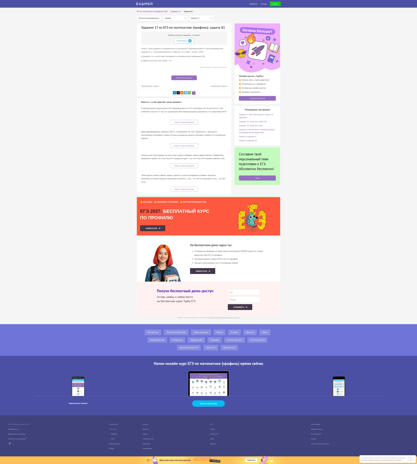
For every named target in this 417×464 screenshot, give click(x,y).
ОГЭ (211, 424)
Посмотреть (182, 40)
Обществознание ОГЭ (189, 347)
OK (411, 459)
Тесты (212, 439)
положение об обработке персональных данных (224, 317)
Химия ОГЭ (210, 347)
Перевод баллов (317, 429)
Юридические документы (16, 434)
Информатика (196, 340)
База (112, 439)
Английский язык (157, 340)
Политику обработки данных (371, 460)
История (234, 332)
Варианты (213, 444)
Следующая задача (219, 86)
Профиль (114, 434)
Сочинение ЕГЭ (316, 434)
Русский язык (152, 332)
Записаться (152, 228)
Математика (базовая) (176, 332)
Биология (250, 332)
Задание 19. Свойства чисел (251, 125)
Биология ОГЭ (229, 347)
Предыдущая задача (150, 86)
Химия (264, 332)
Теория (212, 429)
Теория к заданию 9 (247, 136)
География (214, 340)
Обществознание (201, 332)
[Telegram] (185, 92)
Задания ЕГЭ (214, 434)
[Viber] (193, 93)
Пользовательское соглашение (391, 460)
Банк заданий (315, 424)
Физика (219, 332)
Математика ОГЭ (257, 340)
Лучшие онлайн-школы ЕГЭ (320, 444)
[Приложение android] (9, 444)
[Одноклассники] (182, 92)
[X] (178, 92)
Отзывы (313, 439)
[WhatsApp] (189, 92)
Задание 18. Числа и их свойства (253, 121)
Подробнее (251, 460)
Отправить (239, 307)
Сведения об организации (17, 439)
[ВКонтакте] (174, 92)
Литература (177, 340)
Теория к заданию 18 (248, 140)
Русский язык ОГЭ (234, 340)
